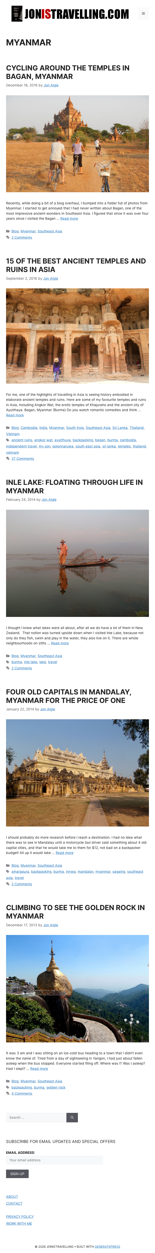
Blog (15, 231)
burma (112, 440)
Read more (69, 218)
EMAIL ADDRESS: (20, 1153)
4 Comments (22, 1093)
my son (44, 446)
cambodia (128, 440)
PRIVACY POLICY (20, 1217)
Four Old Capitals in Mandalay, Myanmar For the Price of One (68, 696)
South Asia (75, 428)
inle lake (30, 662)
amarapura (20, 872)
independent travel (21, 446)
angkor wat (43, 440)
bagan (100, 440)
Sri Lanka (120, 428)
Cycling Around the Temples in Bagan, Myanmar (68, 72)
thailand (139, 446)
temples (124, 446)
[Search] (72, 1118)
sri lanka (109, 446)
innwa (71, 872)
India (43, 428)
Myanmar (28, 231)
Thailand (137, 428)
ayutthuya (62, 440)
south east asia (87, 446)
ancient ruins (22, 440)
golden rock (55, 1087)
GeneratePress (107, 1247)
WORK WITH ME (19, 1223)
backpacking (83, 440)
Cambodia (29, 428)
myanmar (102, 872)
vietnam (12, 453)
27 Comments (23, 459)
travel (52, 662)
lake (42, 662)
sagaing (118, 872)
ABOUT (12, 1197)
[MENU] (143, 13)
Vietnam (13, 434)
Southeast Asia (50, 231)
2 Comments (22, 237)
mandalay (85, 872)
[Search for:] (36, 1118)
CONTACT (14, 1204)
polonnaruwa (62, 446)
